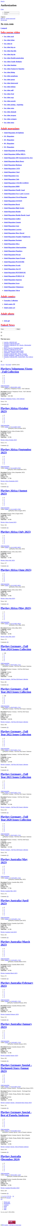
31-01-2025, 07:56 (16, 1086)
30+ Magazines (9, 140)
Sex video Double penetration (14, 58)
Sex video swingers (10, 119)
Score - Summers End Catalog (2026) (14, 351)
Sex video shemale (10, 112)
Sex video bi (8, 44)
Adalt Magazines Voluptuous (14, 287)
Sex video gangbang (11, 76)
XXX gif (7, 321)
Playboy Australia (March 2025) (9, 973)
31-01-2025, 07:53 (16, 1130)
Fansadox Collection (11, 300)
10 (10, 1196)
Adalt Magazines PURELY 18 (14, 276)
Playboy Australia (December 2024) (11, 1158)
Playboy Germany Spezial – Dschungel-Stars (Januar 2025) (16, 1068)
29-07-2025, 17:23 (16, 664)
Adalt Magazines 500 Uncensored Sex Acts (18, 158)
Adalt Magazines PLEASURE (14, 262)
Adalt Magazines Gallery (12, 219)
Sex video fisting (9, 72)
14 (13, 1196)
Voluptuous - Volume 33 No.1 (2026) (13, 352)
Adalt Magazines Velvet (12, 290)
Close (2, 9)
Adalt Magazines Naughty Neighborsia (17, 237)
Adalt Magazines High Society (14, 208)
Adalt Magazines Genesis (12, 222)
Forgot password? (10, 18)
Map (5, 1209)
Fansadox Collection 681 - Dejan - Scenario (15, 354)
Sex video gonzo (9, 79)
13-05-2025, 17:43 (16, 878)
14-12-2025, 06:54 (16, 623)
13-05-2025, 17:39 (16, 960)
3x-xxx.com (4, 20)
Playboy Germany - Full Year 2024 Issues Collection (16, 648)
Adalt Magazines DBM (11, 186)
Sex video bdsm (9, 40)
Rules (5, 1206)
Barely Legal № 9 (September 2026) (13, 348)
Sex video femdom (10, 65)
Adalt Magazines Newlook (13, 240)
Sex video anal (9, 36)
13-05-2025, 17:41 (16, 919)
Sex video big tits (9, 54)
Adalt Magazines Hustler (12, 211)
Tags (5, 1207)
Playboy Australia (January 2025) (9, 1055)
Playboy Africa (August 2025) (8, 522)
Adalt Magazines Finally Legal (14, 190)
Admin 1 (7, 387)
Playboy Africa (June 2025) (16, 569)
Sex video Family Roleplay (13, 61)
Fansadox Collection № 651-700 (12, 349)
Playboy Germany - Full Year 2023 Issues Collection (16, 690)
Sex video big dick (10, 51)
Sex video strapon (10, 115)
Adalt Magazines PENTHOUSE (15, 272)
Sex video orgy (9, 97)
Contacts (6, 1205)
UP (1, 1199)
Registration (7, 1203)
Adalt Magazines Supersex (13, 280)
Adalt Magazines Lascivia (12, 229)
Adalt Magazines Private (12, 254)
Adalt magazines (5, 385)
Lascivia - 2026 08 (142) (10, 342)
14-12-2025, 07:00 (16, 509)
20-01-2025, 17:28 (16, 1175)
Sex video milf (8, 90)
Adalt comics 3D (9, 304)
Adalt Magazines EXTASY (13, 201)
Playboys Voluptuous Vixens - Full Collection (16, 370)
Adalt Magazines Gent (11, 226)
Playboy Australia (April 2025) (9, 932)
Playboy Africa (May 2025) (16, 608)
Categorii (4, 28)
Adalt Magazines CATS (12, 168)
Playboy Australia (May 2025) (8, 891)
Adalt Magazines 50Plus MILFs (14, 154)
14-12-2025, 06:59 (16, 547)
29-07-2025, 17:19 (16, 792)
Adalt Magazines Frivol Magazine (15, 197)
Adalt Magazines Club (11, 179)
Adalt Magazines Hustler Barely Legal (17, 215)
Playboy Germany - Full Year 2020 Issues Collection (16, 818)
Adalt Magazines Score (11, 283)
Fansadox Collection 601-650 (11, 343)
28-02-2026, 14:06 (16, 387)
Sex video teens (9, 122)
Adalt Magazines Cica (11, 176)
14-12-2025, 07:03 (16, 427)
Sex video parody (10, 101)
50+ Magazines (9, 147)
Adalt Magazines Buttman (13, 165)
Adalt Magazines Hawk (12, 204)
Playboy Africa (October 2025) (9, 440)
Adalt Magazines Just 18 (12, 269)
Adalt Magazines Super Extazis (14, 258)
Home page (7, 1202)
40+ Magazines (9, 143)
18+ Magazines (9, 136)
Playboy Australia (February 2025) (10, 1014)
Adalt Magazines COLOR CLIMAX (16, 183)
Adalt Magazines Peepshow (13, 251)
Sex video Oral (9, 94)
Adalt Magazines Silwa (11, 244)
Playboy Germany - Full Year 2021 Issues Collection (16, 775)
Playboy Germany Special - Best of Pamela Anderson (16, 1114)
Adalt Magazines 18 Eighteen (14, 133)
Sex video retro (9, 108)
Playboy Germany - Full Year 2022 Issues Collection (16, 733)
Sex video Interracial (11, 83)
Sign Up (3, 18)
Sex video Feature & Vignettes (14, 69)
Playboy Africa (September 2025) (9, 481)
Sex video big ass (9, 47)
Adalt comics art (9, 308)
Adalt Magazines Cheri (12, 172)
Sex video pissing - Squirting (13, 104)
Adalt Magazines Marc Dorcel (14, 233)
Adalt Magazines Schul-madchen (15, 247)
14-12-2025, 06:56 (16, 585)
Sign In (2, 1)
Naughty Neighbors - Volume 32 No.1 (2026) (16, 355)
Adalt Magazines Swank (12, 265)
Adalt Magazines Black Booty (14, 161)
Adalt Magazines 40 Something (14, 150)
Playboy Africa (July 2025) (16, 531)
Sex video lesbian (10, 87)
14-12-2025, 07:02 (16, 468)
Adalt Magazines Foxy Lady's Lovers (16, 194)
